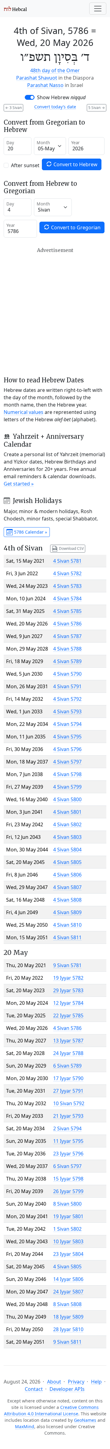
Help (96, 1381)
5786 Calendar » (30, 532)
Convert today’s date (55, 107)
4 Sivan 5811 (67, 937)
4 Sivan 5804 (67, 849)
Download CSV (71, 548)
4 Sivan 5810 (67, 925)
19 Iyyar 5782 (68, 977)
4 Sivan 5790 (67, 673)
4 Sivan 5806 (67, 874)
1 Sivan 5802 (67, 1229)
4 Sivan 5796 (67, 749)
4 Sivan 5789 (67, 661)
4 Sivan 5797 (67, 761)
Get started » (19, 483)
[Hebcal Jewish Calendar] (15, 8)
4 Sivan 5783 (67, 586)
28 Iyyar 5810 (68, 1329)
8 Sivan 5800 (67, 1203)
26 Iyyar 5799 (68, 1191)
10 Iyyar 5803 (68, 1241)
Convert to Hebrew (74, 164)
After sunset (25, 165)
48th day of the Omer (55, 70)
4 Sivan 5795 (67, 736)
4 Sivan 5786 (67, 623)
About (54, 1381)
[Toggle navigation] (97, 8)
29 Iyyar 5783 (68, 990)
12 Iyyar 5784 (68, 1003)
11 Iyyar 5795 (68, 1141)
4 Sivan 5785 (67, 611)
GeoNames (85, 1420)
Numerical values (23, 412)
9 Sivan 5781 (67, 965)
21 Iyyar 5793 (68, 1116)
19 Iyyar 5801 (68, 1216)
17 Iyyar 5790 (68, 1078)
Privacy (76, 1381)
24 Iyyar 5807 (68, 1291)
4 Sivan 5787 (67, 636)
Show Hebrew (61, 97)
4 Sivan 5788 (67, 648)
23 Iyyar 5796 (68, 1153)
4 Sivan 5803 (67, 837)
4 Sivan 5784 (67, 598)
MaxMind (24, 1426)
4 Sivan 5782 (67, 573)
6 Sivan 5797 (67, 1166)
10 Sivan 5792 (68, 1103)
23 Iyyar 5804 (68, 1254)
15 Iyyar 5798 (68, 1178)
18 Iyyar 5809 (68, 1316)
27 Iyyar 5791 (68, 1090)
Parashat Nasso (45, 85)
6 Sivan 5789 (67, 1065)
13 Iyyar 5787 (68, 1040)
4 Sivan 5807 (67, 887)
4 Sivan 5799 (67, 786)
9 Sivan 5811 (67, 1341)
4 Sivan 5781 (67, 560)
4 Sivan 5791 (67, 686)
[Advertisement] (55, 311)
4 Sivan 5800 (67, 799)
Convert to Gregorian (75, 227)
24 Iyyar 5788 (68, 1053)
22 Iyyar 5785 (68, 1015)
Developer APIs (67, 1389)
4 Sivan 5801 (67, 812)
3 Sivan (13, 107)
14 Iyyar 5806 (68, 1279)
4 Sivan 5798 (67, 774)
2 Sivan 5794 (67, 1128)
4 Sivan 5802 (67, 824)
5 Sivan (96, 107)
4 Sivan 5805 (67, 862)
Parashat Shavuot (36, 77)
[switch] (30, 97)
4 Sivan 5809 (67, 912)
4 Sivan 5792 (67, 699)
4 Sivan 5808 (67, 899)
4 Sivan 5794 (67, 724)
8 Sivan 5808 (67, 1304)
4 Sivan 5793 (67, 711)
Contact (34, 1389)
